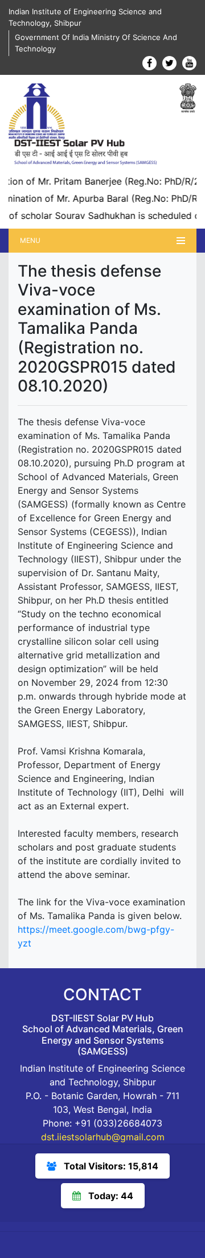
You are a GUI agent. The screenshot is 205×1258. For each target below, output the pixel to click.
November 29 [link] (61, 682)
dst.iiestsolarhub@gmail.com (103, 1137)
